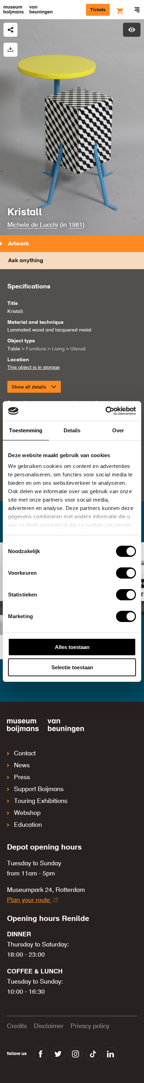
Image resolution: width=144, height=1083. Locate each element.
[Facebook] (41, 1054)
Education (28, 825)
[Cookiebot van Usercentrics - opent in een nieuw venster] (105, 410)
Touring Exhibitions (40, 801)
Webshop (27, 813)
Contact (25, 753)
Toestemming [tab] (25, 430)
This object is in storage (33, 367)
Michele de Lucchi (32, 225)
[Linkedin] (110, 1054)
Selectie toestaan (72, 667)
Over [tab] (118, 430)
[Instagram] (75, 1054)
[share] (10, 30)
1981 (75, 225)
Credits (17, 1026)
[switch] (126, 573)
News (22, 765)
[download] (10, 50)
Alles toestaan (72, 647)
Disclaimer (49, 1026)
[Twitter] (58, 1054)
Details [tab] (72, 430)
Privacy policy (90, 1026)
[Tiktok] (93, 1054)
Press (22, 777)
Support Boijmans (39, 789)
